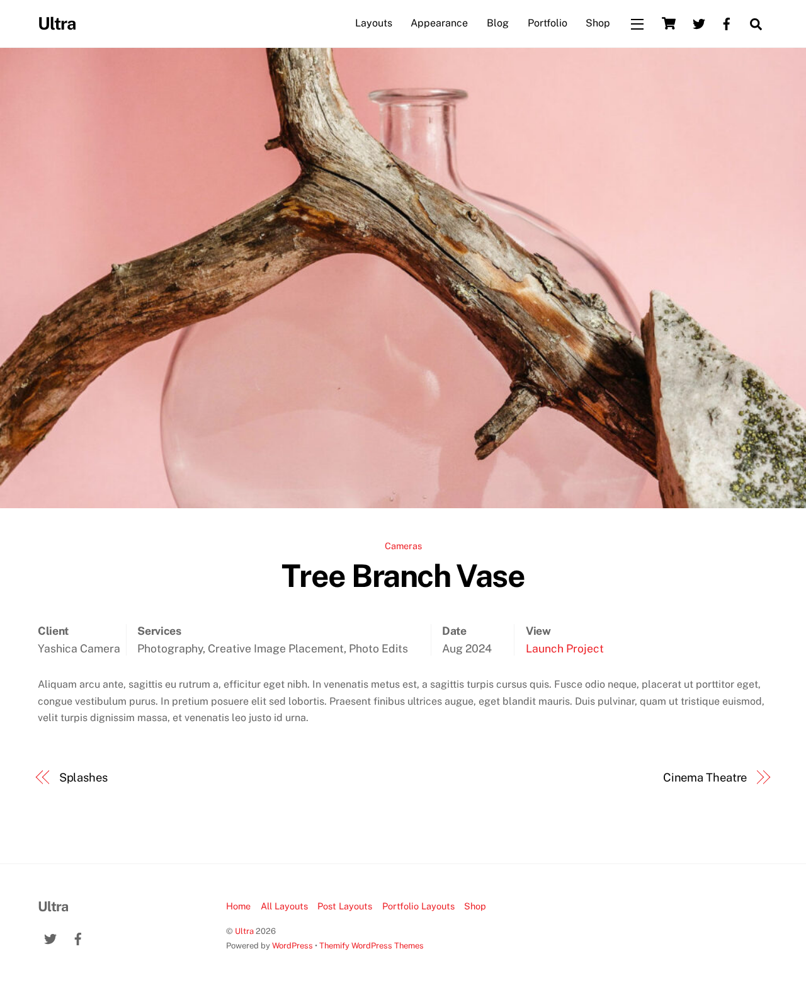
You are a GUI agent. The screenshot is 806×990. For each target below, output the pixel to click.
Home (238, 906)
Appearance (439, 23)
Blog (498, 23)
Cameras (403, 545)
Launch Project (565, 648)
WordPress (292, 945)
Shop (598, 23)
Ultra (244, 931)
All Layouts (284, 906)
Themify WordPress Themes (371, 945)
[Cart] (668, 23)
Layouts (373, 23)
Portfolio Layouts (418, 906)
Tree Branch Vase (403, 575)
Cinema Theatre (705, 777)
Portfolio (547, 23)
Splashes (83, 777)
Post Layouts (344, 906)
